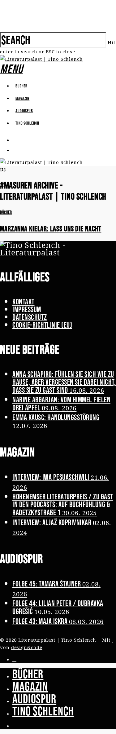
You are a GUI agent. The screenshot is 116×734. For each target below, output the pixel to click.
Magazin (22, 98)
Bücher (21, 85)
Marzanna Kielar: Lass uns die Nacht (50, 228)
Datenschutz (29, 317)
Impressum (26, 309)
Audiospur (24, 110)
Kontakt (23, 301)
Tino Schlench (27, 123)
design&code (26, 647)
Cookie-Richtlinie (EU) (42, 325)
